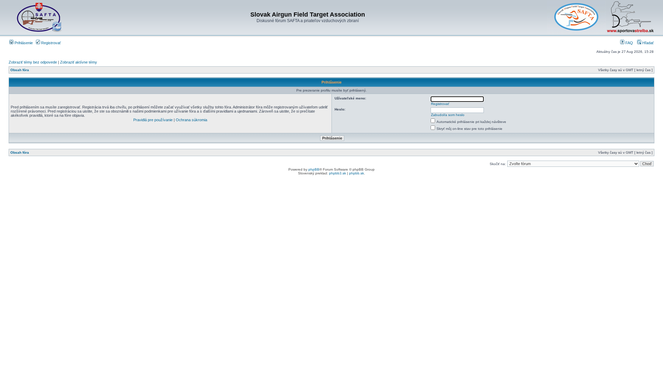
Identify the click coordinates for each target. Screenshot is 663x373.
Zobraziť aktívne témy (78, 62)
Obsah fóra (19, 70)
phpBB (313, 169)
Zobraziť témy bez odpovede (33, 62)
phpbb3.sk (337, 173)
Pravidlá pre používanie (153, 120)
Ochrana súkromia (191, 120)
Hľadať (647, 43)
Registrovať (50, 43)
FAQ (628, 43)
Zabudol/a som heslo (447, 115)
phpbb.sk (356, 173)
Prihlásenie (23, 43)
